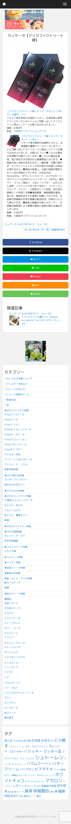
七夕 (38, 785)
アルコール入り (12, 510)
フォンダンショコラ (14, 657)
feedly (36, 293)
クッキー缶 (52, 751)
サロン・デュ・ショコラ (23, 758)
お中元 (19, 740)
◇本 (6, 405)
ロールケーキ (11, 707)
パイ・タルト (11, 687)
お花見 (35, 740)
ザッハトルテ (11, 652)
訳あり (14, 796)
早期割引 (41, 791)
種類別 (7, 599)
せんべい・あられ (13, 505)
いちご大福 (10, 551)
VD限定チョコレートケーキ (18, 500)
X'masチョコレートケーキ (17, 429)
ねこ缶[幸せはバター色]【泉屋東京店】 (45, 229)
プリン (7, 697)
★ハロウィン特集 (13, 557)
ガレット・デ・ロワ (14, 535)
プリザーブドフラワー (15, 479)
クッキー (35, 751)
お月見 (27, 740)
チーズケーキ (11, 662)
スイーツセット (12, 623)
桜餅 (6, 587)
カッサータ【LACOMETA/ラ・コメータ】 (26, 224)
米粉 (7, 796)
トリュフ (9, 637)
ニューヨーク (11, 667)
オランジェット (40, 746)
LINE (36, 267)
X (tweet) (36, 250)
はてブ (36, 259)
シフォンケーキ (12, 618)
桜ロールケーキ (12, 582)
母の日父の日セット (14, 484)
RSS (36, 285)
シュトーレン (49, 757)
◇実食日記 (10, 399)
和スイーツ (10, 712)
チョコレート (11, 633)
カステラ (9, 613)
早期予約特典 (11, 469)
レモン (17, 786)
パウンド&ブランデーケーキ (19, 692)
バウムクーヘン (12, 682)
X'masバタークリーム (15, 444)
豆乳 (21, 796)
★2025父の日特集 (14, 490)
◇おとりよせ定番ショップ (18, 378)
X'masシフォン (12, 424)
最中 (52, 792)
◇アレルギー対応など (15, 383)
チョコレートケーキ (14, 643)
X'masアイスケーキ (14, 414)
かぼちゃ (47, 740)
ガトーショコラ (12, 647)
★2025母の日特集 (14, 475)
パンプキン (27, 769)
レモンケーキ (29, 785)
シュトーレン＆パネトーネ (18, 459)
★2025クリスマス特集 (16, 410)
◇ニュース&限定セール (16, 394)
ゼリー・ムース (12, 628)
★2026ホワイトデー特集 (17, 526)
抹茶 (29, 791)
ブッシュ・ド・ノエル (15, 464)
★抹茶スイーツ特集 (14, 567)
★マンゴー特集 (12, 562)
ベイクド (9, 672)
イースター (26, 746)
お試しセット (11, 603)
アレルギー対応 (12, 454)
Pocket (37, 276)
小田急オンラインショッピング (30, 131)
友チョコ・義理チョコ (15, 515)
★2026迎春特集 (13, 531)
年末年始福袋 (11, 540)
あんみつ (10, 740)
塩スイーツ (19, 791)
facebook (36, 242)
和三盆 (10, 792)
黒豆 (38, 796)
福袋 (61, 791)
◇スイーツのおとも (14, 389)
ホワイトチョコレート (35, 781)
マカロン (53, 780)
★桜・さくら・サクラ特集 (18, 578)
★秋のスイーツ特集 (14, 593)
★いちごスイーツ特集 (15, 546)
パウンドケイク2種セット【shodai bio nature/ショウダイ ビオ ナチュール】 (41, 320)
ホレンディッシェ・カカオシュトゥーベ (36, 775)
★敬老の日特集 (12, 573)
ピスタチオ (44, 769)
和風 (6, 520)
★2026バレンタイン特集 (17, 496)
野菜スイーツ (30, 796)
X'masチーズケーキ (14, 434)
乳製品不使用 (48, 786)
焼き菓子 (9, 717)
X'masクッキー (12, 419)
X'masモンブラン (13, 449)
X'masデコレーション (15, 439)
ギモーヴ (21, 751)
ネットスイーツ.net (46, 816)
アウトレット (15, 746)
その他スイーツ (12, 608)
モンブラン (10, 702)
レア (6, 677)
